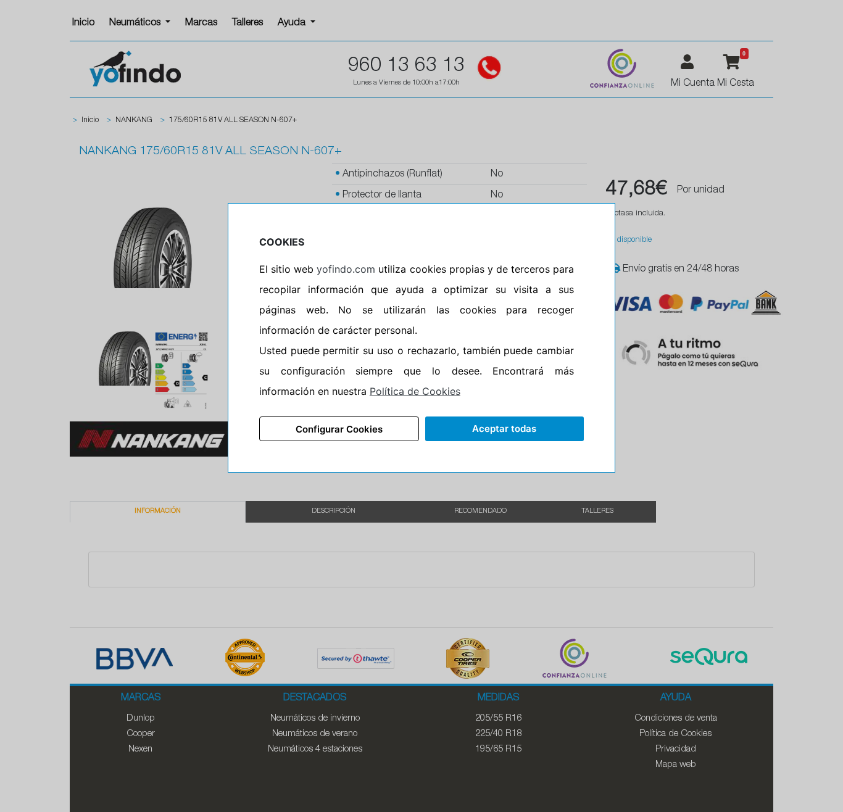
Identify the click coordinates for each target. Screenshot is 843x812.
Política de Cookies (415, 391)
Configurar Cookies (339, 429)
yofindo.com (346, 269)
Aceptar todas (504, 428)
